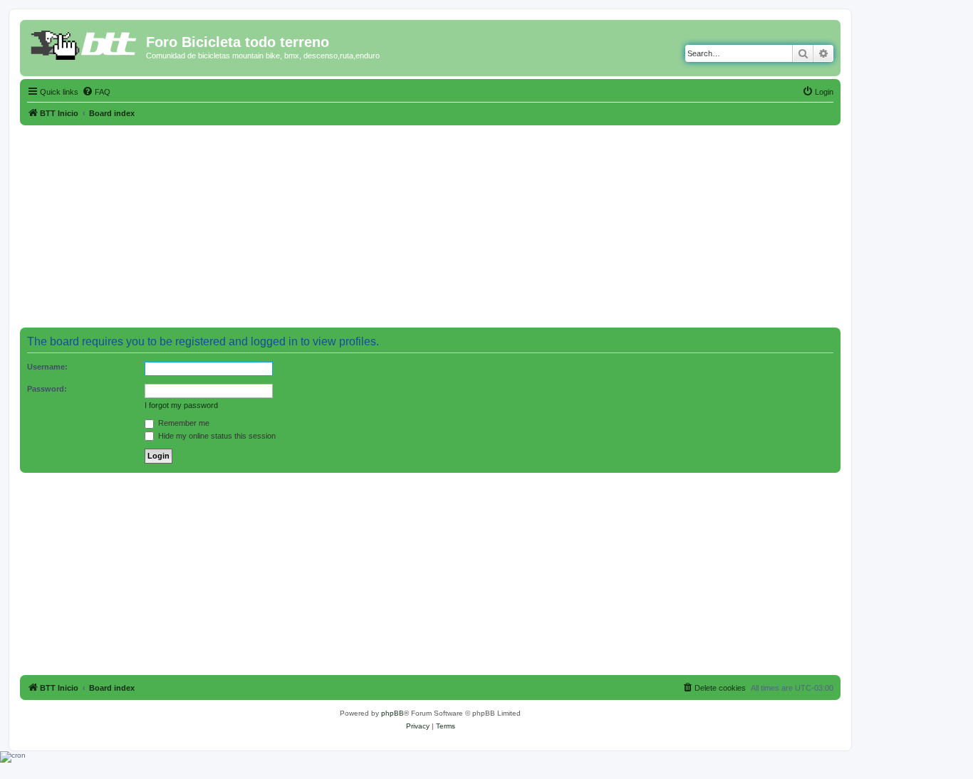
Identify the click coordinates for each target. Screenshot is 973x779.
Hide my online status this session (216, 436)
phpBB (392, 713)
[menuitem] (96, 91)
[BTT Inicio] (85, 46)
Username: (47, 366)
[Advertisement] (430, 225)
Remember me (182, 423)
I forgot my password (181, 405)
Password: (47, 389)
